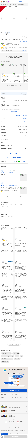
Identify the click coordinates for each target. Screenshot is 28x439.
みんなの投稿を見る (23, 41)
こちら (24, 204)
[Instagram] (12, 427)
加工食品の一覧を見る (14, 85)
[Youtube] (18, 427)
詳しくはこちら (24, 50)
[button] (14, 44)
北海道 (25, 122)
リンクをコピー (24, 161)
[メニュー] (26, 2)
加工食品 (10, 4)
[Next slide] (26, 18)
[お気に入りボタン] (10, 65)
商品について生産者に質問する (14, 157)
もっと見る (14, 196)
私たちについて (14, 153)
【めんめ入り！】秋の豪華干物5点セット (19, 4)
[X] (9, 427)
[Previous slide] (1, 18)
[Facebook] (15, 427)
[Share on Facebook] (14, 161)
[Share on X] (16, 161)
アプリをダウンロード (14, 390)
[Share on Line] (19, 161)
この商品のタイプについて (21, 115)
